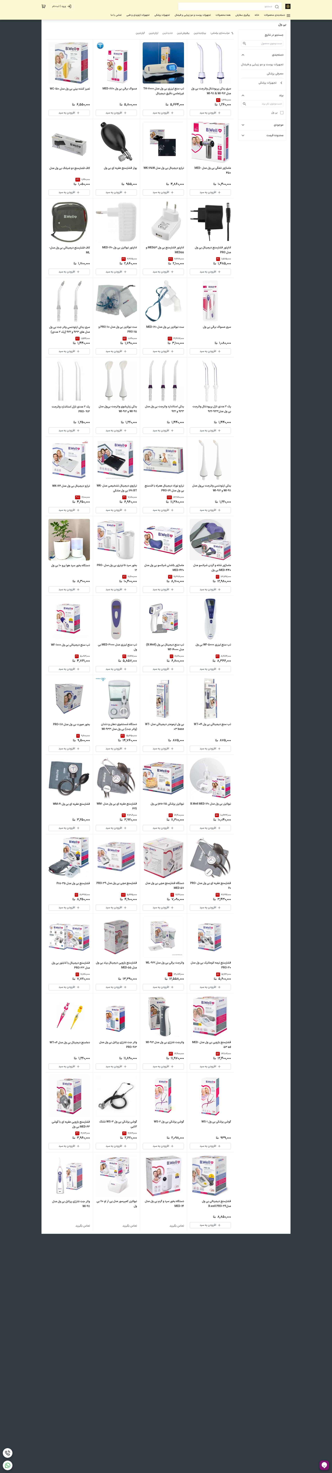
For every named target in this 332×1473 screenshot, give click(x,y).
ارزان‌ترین (153, 33)
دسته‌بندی (277, 55)
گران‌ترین (140, 33)
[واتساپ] (7, 1465)
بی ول (274, 112)
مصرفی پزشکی (275, 74)
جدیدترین (167, 33)
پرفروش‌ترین (183, 33)
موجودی (278, 125)
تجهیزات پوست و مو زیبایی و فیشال (262, 64)
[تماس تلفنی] (7, 1453)
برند (281, 95)
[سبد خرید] (44, 6)
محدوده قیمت (274, 135)
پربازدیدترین (200, 33)
